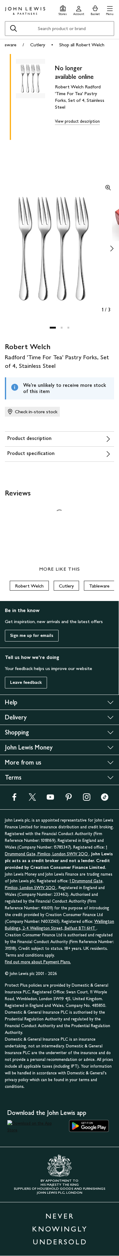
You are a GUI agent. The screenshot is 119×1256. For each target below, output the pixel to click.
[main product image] (35, 96)
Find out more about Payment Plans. (38, 962)
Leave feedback (26, 682)
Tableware (99, 586)
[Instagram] (86, 799)
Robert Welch (29, 586)
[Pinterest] (68, 799)
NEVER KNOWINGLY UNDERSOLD (60, 1229)
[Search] (13, 28)
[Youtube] (50, 799)
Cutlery (37, 45)
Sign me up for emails (31, 635)
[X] (32, 799)
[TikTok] (104, 799)
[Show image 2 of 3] (111, 248)
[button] (110, 9)
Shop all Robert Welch (81, 45)
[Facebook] (14, 799)
